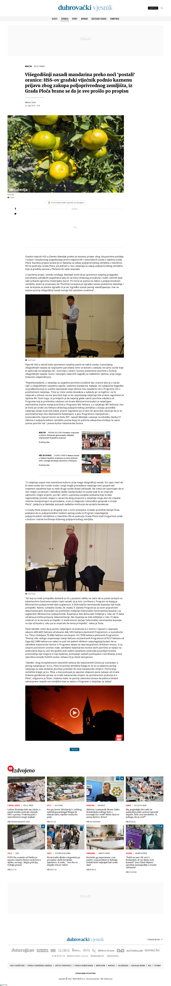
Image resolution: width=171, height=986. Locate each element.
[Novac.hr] (152, 950)
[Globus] (64, 950)
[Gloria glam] (94, 950)
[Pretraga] (161, 8)
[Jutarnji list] (23, 950)
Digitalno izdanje (99, 18)
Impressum (100, 965)
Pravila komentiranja (84, 965)
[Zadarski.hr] (97, 955)
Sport (74, 18)
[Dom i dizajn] (121, 950)
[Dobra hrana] (106, 950)
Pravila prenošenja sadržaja (40, 965)
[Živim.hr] (76, 950)
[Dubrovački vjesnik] (78, 955)
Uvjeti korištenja (17, 965)
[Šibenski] (113, 955)
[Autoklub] (134, 950)
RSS (149, 965)
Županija (64, 18)
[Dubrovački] (85, 8)
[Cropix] (58, 955)
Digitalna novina (138, 965)
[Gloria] (86, 950)
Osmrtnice (114, 18)
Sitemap (157, 965)
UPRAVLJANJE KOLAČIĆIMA (85, 973)
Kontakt (111, 965)
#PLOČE (74, 749)
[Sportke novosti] (53, 950)
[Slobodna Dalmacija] (42, 950)
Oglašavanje (123, 965)
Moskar (84, 18)
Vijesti (54, 18)
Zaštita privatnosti (63, 965)
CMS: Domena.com (106, 978)
